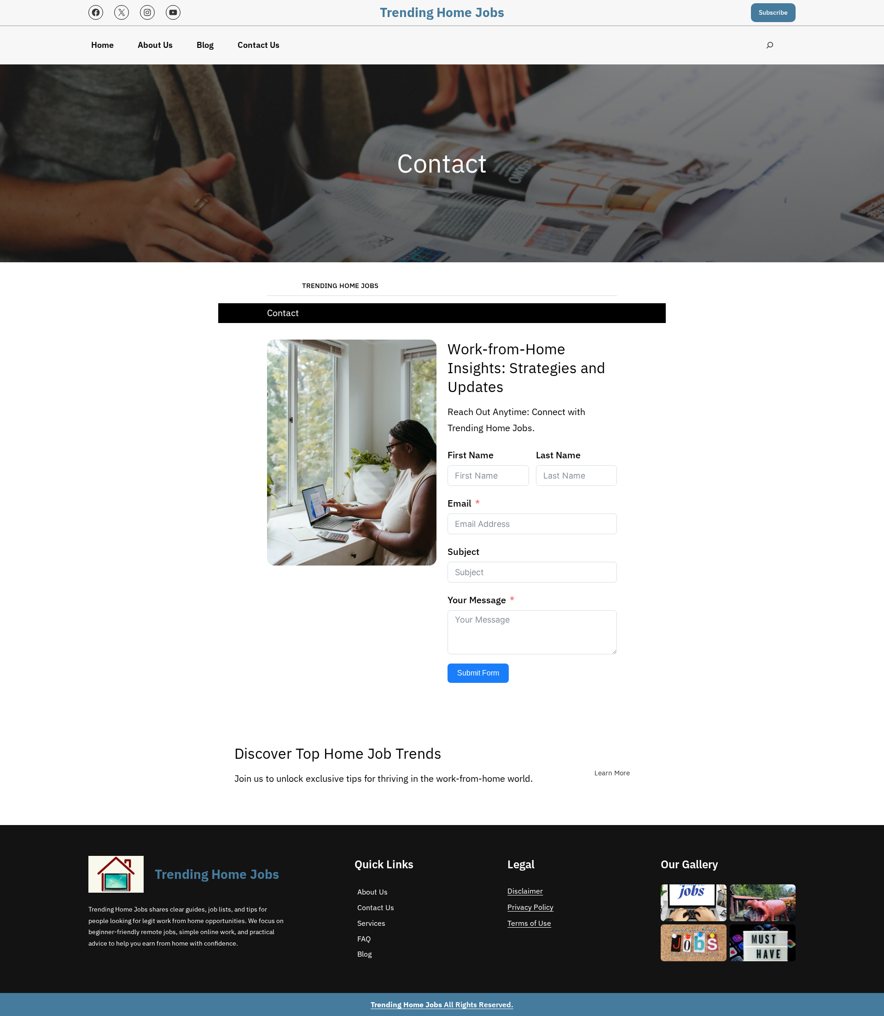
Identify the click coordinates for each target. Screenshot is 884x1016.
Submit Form (478, 673)
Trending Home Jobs (442, 12)
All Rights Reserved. (442, 1004)
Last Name (558, 455)
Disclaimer (525, 890)
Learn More (612, 772)
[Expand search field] (769, 45)
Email (459, 503)
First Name (471, 455)
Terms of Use (529, 923)
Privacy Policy (530, 907)
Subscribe (773, 12)
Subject (463, 551)
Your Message (477, 600)
